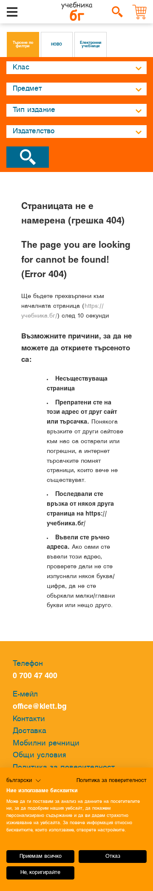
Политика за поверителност (111, 780)
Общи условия (39, 755)
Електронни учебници (91, 44)
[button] (23, 781)
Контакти (29, 719)
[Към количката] (140, 12)
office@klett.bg (40, 707)
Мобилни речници (46, 743)
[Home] (76, 12)
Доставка (29, 731)
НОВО (56, 44)
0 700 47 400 (37, 676)
